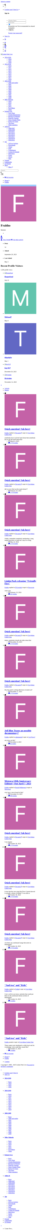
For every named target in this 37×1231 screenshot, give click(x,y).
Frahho (7, 433)
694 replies (13, 796)
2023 (9, 106)
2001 (9, 84)
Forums (7, 160)
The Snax (11, 123)
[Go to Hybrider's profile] (8, 375)
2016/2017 (11, 137)
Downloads (11, 145)
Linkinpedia (8, 162)
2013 (9, 71)
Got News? (31, 737)
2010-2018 (8, 64)
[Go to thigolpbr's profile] (20, 354)
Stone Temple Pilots (14, 120)
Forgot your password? (15, 33)
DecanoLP (18, 433)
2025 (9, 61)
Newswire (31, 587)
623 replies (13, 594)
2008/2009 (11, 130)
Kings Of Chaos (13, 121)
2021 (9, 104)
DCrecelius (18, 587)
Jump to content (5, 1)
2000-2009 (8, 81)
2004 (9, 89)
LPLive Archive (13, 143)
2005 (9, 91)
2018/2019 (11, 138)
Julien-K (7, 126)
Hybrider (8, 378)
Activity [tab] (7, 388)
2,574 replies (14, 443)
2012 (9, 69)
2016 (9, 76)
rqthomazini (18, 737)
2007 (9, 94)
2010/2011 (11, 131)
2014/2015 (11, 135)
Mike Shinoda (9, 99)
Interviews (11, 153)
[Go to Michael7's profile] (20, 313)
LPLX (10, 157)
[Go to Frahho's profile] (20, 425)
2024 (9, 59)
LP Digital (8, 164)
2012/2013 (11, 133)
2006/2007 (11, 128)
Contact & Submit (13, 152)
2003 (9, 88)
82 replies (13, 743)
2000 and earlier (13, 83)
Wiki (9, 158)
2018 (9, 79)
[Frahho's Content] (1, 238)
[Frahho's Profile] (1, 236)
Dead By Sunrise (13, 118)
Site (6, 142)
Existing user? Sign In (11, 9)
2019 (9, 103)
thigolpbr (8, 357)
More (6, 165)
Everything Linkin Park (26, 1042)
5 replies (12, 1001)
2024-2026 (8, 57)
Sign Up (7, 36)
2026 (9, 62)
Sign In (11, 29)
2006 (9, 93)
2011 (9, 67)
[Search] (2, 174)
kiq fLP (8, 368)
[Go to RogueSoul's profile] (9, 273)
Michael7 (8, 317)
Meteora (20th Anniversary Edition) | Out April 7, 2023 (18, 782)
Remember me (12, 26)
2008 (9, 96)
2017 (9, 77)
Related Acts (8, 111)
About (10, 147)
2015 (9, 74)
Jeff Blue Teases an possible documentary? (18, 731)
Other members (13, 125)
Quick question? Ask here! (17, 429)
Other (10, 110)
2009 (9, 98)
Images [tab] (7, 390)
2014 (9, 72)
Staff (9, 148)
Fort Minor (11, 108)
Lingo (10, 155)
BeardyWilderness (20, 787)
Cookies (7, 1061)
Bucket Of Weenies (14, 116)
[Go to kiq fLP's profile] (8, 364)
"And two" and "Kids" (16, 985)
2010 (9, 66)
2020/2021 (11, 140)
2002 (9, 86)
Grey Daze (11, 113)
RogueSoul (9, 277)
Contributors (12, 150)
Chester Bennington (14, 115)
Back (9, 1082)
